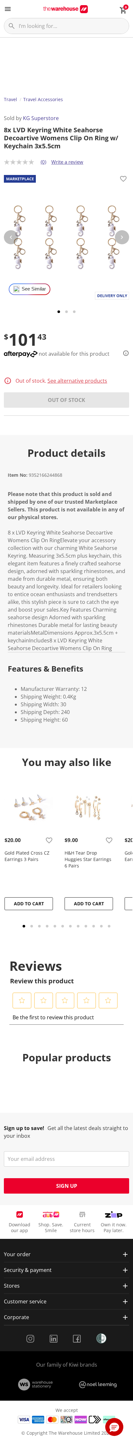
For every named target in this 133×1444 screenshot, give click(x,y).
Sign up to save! (24, 1128)
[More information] (124, 353)
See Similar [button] (34, 288)
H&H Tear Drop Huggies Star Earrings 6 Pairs (88, 859)
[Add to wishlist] (123, 180)
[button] (22, 1000)
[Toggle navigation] (8, 9)
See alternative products (77, 380)
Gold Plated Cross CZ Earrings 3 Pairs (27, 856)
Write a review (67, 162)
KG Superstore (41, 118)
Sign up (66, 1185)
